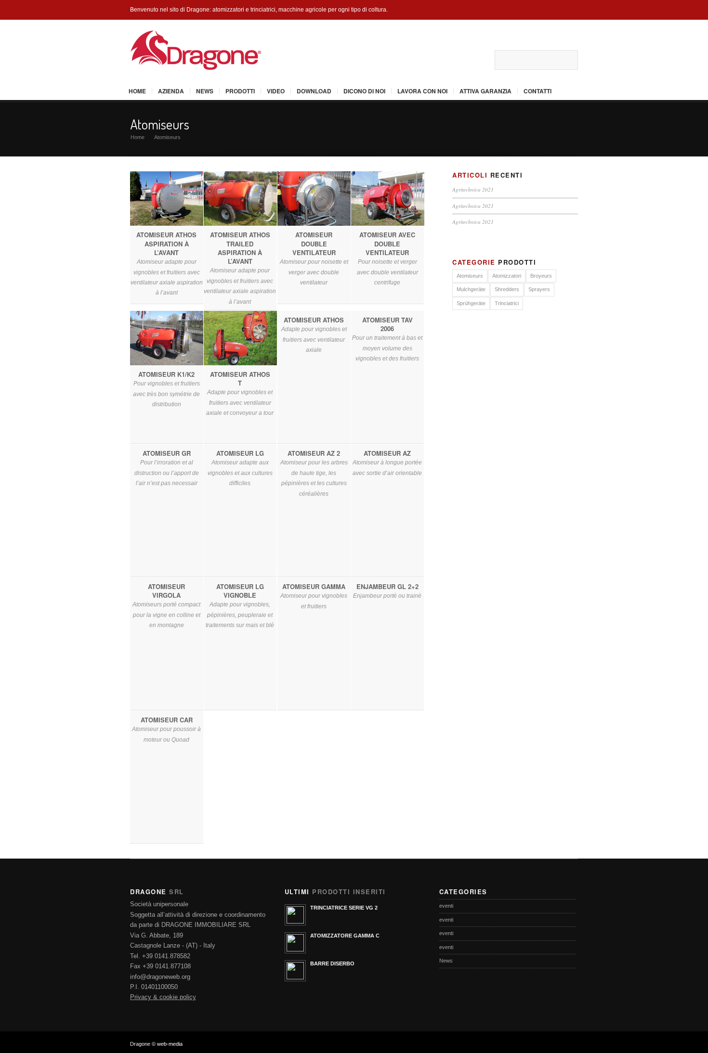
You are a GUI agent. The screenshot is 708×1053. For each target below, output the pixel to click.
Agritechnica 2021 (473, 189)
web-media (170, 1044)
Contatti (537, 91)
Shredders (507, 289)
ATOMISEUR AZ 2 (314, 453)
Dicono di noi (364, 91)
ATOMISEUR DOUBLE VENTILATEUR (314, 243)
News (204, 91)
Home (137, 91)
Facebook (437, 59)
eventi (446, 906)
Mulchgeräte (471, 289)
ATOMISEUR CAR (167, 719)
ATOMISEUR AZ (387, 453)
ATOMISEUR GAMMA (313, 586)
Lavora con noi (422, 91)
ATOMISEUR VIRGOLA (166, 591)
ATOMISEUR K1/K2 (166, 374)
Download (314, 91)
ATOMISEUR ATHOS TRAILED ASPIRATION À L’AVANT (240, 248)
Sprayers (539, 289)
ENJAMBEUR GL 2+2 (387, 586)
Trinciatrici (507, 303)
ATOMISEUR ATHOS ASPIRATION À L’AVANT (166, 243)
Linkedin (482, 59)
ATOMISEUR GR (167, 453)
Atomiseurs (159, 124)
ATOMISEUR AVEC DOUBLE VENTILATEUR (388, 243)
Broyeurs (541, 276)
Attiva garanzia (485, 91)
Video (276, 91)
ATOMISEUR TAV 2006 (387, 324)
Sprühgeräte (471, 303)
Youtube (467, 59)
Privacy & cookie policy (163, 997)
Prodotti (240, 91)
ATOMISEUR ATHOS (314, 319)
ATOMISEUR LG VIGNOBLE (240, 591)
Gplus (452, 59)
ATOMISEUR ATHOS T (240, 378)
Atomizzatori (506, 276)
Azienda (171, 91)
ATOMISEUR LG (240, 453)
